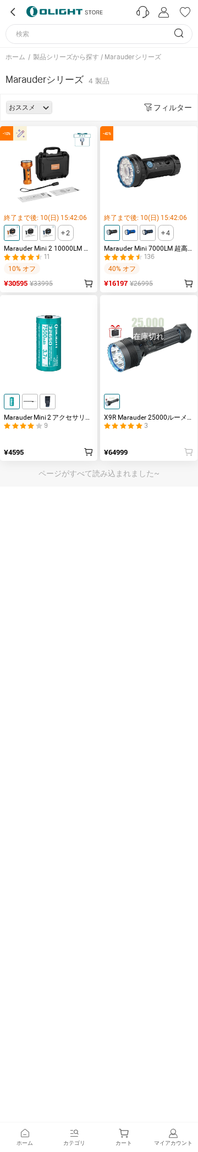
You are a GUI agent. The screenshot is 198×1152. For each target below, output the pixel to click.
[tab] (25, 1137)
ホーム (15, 57)
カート (124, 1143)
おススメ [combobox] (22, 107)
